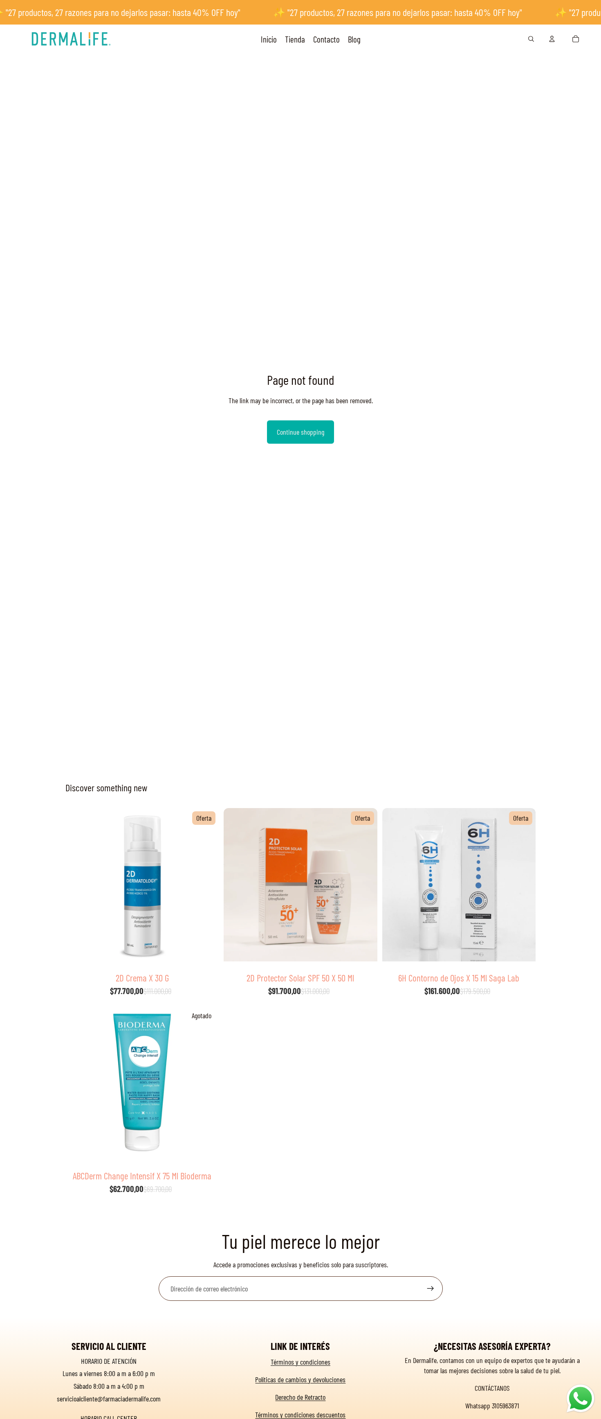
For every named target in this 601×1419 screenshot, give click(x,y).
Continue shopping (300, 431)
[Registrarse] (430, 1288)
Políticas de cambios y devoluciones (300, 1379)
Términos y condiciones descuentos (300, 1414)
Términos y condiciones (300, 1361)
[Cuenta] (552, 39)
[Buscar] (531, 39)
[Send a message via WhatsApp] (580, 1398)
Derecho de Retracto (300, 1396)
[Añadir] (206, 955)
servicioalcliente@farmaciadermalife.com (109, 1398)
